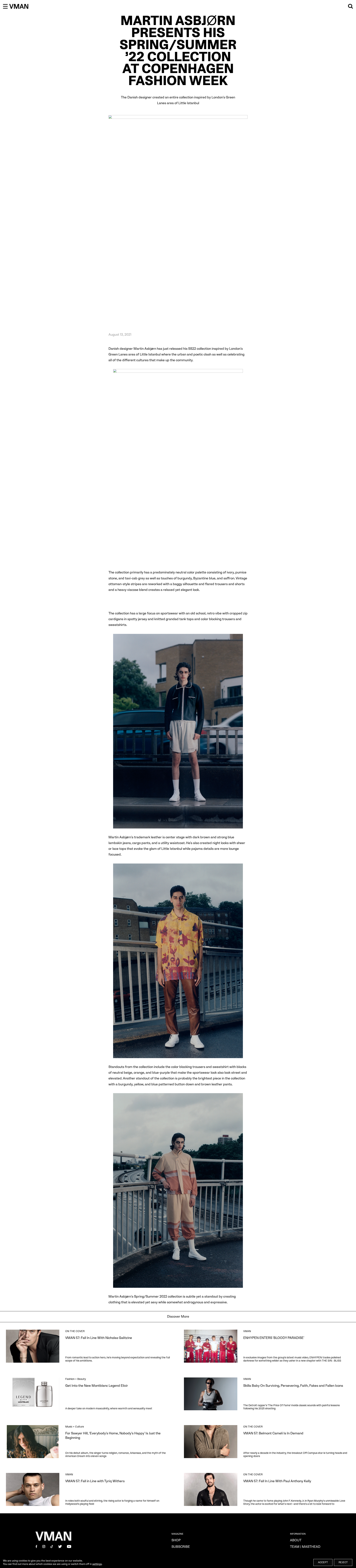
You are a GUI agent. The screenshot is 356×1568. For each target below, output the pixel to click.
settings (97, 1564)
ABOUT (295, 1540)
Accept (323, 1562)
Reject (343, 1562)
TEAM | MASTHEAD (305, 1547)
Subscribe (181, 1547)
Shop (176, 1540)
